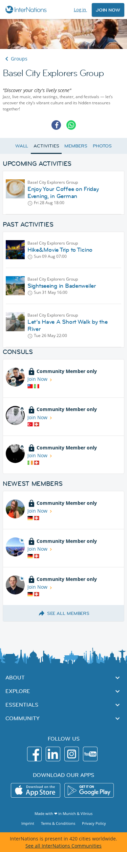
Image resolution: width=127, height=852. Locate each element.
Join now (108, 10)
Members (75, 146)
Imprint (27, 823)
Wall (21, 146)
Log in (80, 9)
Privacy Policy (94, 823)
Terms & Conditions (58, 823)
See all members (68, 613)
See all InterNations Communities (63, 845)
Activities (46, 146)
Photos (102, 146)
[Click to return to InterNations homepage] (27, 9)
